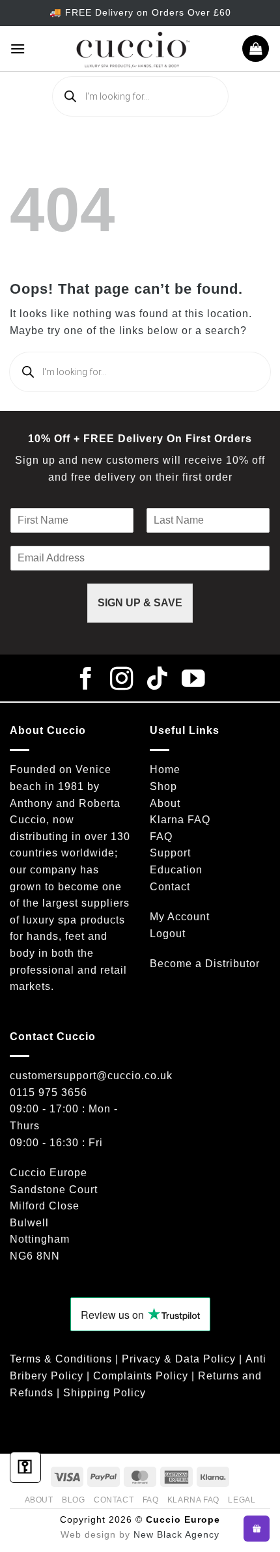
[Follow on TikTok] (158, 681)
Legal (241, 1499)
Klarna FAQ (180, 819)
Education (176, 869)
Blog (73, 1499)
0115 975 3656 (48, 1092)
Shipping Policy (104, 1392)
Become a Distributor (205, 963)
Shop (163, 786)
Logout (168, 933)
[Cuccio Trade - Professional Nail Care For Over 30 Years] (133, 48)
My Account (180, 916)
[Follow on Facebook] (86, 681)
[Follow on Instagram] (122, 681)
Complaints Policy (140, 1375)
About (165, 803)
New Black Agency (176, 1534)
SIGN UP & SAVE (140, 602)
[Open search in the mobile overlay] (140, 96)
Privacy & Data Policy (179, 1358)
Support (170, 852)
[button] (18, 48)
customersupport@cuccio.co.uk (91, 1075)
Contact (170, 886)
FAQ (161, 836)
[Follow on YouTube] (194, 681)
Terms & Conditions (61, 1358)
